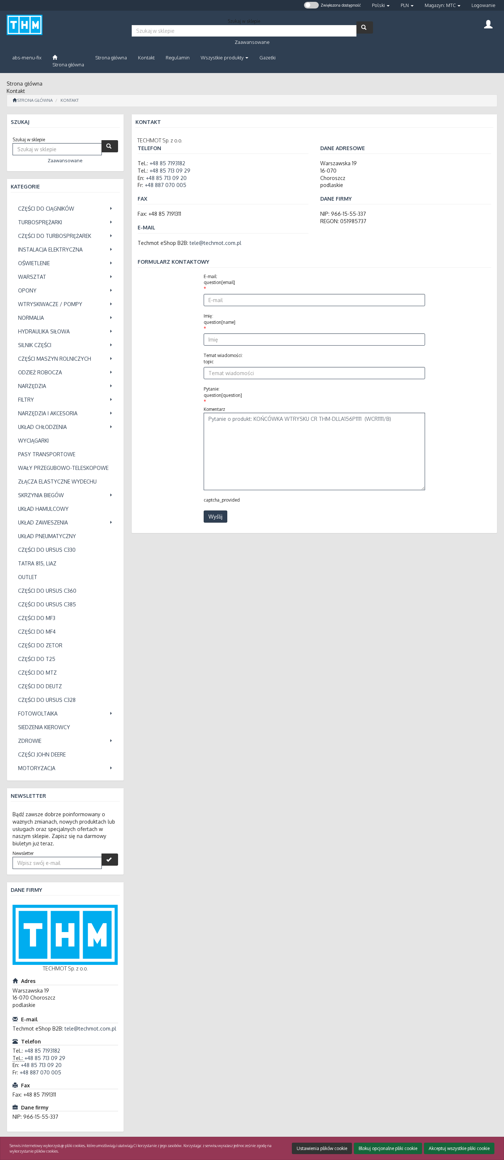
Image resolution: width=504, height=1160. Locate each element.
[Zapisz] (109, 859)
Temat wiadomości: (223, 358)
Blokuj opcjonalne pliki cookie (388, 1148)
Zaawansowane (252, 42)
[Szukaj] (364, 27)
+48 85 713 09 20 (41, 1065)
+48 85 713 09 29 (44, 1058)
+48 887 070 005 (40, 1072)
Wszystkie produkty (223, 57)
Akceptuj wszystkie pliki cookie (459, 1148)
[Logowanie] (488, 23)
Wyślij (215, 516)
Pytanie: (223, 392)
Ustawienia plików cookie (322, 1148)
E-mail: (219, 279)
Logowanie (484, 5)
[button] (380, 5)
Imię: (219, 319)
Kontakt (70, 100)
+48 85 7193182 (42, 1051)
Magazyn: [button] (440, 5)
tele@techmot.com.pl (90, 1028)
